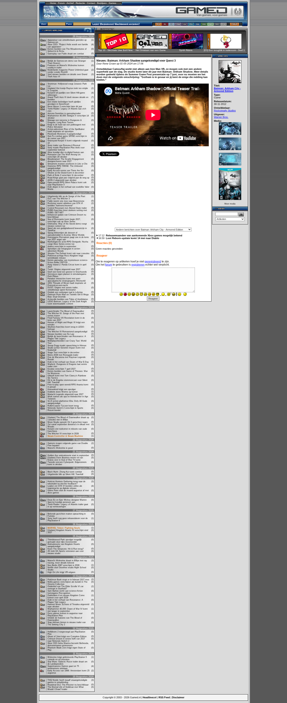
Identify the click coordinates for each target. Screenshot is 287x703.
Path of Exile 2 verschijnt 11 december (65, 175)
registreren (138, 264)
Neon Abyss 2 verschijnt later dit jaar (65, 106)
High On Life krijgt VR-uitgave (61, 572)
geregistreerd (153, 261)
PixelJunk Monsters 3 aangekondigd (64, 134)
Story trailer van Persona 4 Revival (64, 145)
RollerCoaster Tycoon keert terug (63, 406)
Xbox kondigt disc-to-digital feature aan (66, 152)
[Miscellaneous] (223, 25)
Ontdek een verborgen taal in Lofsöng (65, 292)
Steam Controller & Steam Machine (65, 436)
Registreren (106, 23)
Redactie (80, 3)
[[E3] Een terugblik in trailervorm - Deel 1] (225, 48)
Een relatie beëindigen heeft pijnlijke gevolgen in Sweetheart (64, 103)
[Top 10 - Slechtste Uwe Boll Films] (117, 48)
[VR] (171, 25)
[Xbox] (210, 25)
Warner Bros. (221, 117)
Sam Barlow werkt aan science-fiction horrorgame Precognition (65, 592)
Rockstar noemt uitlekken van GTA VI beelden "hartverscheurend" (65, 204)
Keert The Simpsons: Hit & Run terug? (66, 549)
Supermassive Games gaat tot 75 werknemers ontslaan (63, 667)
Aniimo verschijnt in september (62, 246)
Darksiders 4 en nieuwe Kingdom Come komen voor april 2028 (66, 596)
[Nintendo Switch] (178, 25)
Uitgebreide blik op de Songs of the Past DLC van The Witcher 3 (66, 197)
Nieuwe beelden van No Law (61, 334)
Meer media (229, 204)
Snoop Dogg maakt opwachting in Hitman (67, 345)
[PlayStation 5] (197, 25)
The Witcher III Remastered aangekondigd (67, 331)
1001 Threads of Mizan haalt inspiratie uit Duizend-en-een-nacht (67, 284)
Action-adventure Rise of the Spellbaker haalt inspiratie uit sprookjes (66, 130)
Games (112, 3)
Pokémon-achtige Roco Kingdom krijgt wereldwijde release (65, 257)
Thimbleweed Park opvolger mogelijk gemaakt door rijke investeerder (65, 541)
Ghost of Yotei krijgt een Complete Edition (67, 636)
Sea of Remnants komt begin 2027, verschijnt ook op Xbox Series (64, 220)
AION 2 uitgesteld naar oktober (62, 180)
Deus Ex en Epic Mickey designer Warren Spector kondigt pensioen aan (67, 501)
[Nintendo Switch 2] (184, 25)
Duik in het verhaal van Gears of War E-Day (68, 362)
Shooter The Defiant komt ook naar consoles (68, 253)
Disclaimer (178, 697)
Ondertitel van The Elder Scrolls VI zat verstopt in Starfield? (65, 587)
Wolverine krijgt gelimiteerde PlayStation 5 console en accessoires (67, 658)
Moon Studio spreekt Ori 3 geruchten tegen (68, 422)
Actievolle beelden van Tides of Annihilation (68, 299)
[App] (217, 25)
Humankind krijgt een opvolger (62, 389)
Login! (95, 23)
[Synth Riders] (187, 48)
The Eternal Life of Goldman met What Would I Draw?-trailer (66, 688)
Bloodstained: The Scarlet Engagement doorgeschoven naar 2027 (66, 160)
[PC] (165, 25)
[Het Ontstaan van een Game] (152, 48)
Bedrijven (102, 3)
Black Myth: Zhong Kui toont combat (65, 472)
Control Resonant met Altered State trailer (67, 208)
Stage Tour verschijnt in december (63, 352)
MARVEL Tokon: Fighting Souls (64, 528)
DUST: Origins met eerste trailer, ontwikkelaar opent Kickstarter (63, 288)
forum (108, 264)
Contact (91, 3)
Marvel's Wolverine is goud (60, 448)
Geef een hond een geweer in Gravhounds (67, 272)
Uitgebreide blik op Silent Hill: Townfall (65, 474)
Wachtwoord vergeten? (127, 23)
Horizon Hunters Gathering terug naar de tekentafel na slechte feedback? (66, 482)
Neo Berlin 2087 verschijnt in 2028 (63, 565)
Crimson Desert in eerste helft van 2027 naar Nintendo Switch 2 (66, 640)
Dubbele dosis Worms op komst (63, 392)
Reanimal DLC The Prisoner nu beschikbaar (68, 685)
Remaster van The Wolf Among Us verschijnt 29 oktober (64, 155)
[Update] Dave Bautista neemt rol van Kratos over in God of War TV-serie (65, 459)
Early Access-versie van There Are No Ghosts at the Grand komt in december (66, 171)
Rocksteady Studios (225, 110)
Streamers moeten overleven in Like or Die (67, 164)
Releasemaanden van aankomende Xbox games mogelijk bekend (144, 235)
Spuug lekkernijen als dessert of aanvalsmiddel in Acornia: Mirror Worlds (66, 234)
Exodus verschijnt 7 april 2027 (62, 369)
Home (53, 3)
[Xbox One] (204, 25)
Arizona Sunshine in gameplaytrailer (64, 113)
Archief (70, 3)
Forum (61, 3)
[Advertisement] (153, 193)
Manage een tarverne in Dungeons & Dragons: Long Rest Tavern (65, 121)
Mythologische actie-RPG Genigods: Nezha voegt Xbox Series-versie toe (68, 243)
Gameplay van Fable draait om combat (66, 54)
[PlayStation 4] (191, 25)
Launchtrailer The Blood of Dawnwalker (66, 311)
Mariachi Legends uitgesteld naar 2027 (65, 394)
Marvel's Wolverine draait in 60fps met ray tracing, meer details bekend (67, 561)
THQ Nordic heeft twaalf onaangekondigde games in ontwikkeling (67, 681)
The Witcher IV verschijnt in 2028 (63, 433)
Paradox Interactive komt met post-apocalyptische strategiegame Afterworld (66, 279)
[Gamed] (158, 25)
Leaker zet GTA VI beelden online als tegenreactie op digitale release (65, 487)
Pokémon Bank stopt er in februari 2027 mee (68, 580)
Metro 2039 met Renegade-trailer (63, 355)
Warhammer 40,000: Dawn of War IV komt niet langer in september (68, 610)
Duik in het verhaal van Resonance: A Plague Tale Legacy (65, 601)
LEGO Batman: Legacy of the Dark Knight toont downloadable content (67, 302)
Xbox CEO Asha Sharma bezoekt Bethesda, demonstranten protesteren (68, 644)
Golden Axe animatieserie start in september (68, 455)
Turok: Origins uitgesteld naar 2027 (64, 269)
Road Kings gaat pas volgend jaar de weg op (68, 178)
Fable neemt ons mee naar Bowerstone (66, 201)
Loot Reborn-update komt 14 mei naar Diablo (132, 238)
